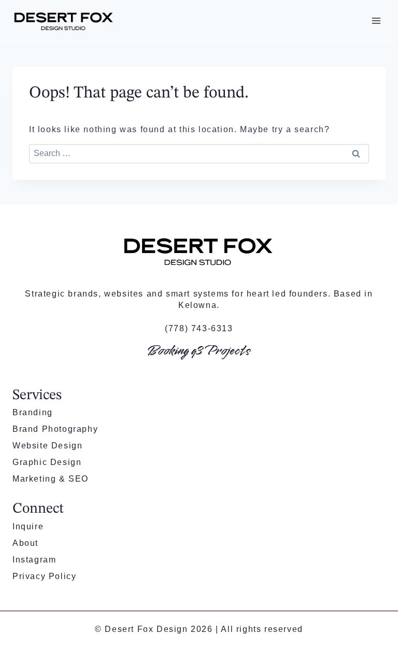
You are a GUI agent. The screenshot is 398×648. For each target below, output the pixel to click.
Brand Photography (55, 429)
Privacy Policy (44, 576)
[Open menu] (376, 20)
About (25, 543)
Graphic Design (46, 462)
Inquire (28, 526)
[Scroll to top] (372, 604)
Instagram (34, 559)
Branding (32, 412)
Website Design (47, 445)
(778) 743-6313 (199, 328)
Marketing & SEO (50, 478)
